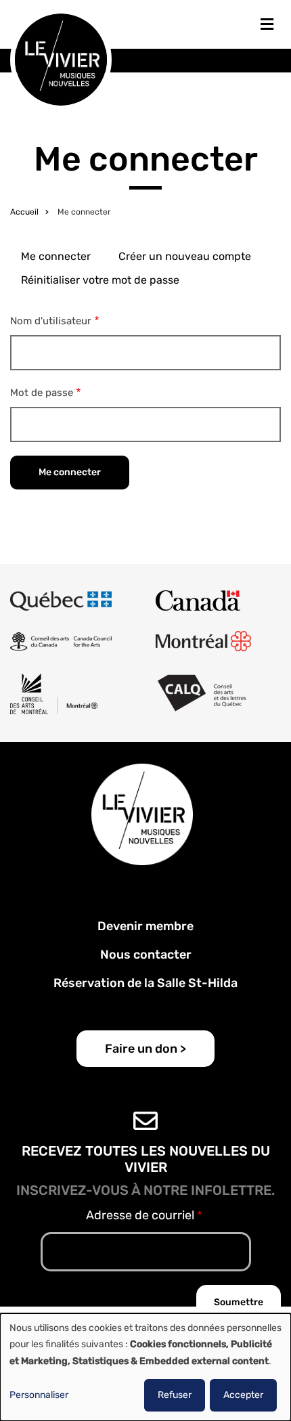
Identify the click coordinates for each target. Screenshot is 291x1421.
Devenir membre (145, 926)
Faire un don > (145, 1048)
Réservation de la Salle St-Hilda (145, 983)
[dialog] (145, 1367)
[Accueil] (61, 58)
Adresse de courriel (140, 1215)
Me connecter (56, 256)
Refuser (175, 1395)
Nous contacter (146, 954)
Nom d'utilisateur (50, 321)
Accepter (243, 1395)
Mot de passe (41, 393)
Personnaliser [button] (38, 1395)
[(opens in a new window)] (61, 600)
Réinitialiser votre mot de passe (100, 280)
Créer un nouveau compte (184, 256)
